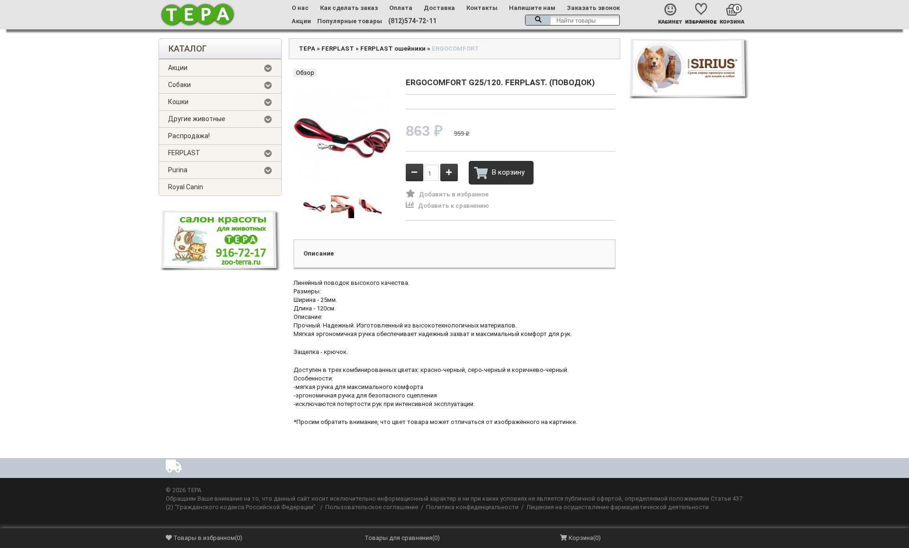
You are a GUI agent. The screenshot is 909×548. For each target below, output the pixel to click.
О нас (300, 7)
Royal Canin (185, 187)
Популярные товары (349, 21)
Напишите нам (532, 7)
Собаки (179, 84)
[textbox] (572, 20)
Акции (301, 21)
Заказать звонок (593, 7)
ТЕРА (307, 48)
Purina (177, 170)
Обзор (305, 72)
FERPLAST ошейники (393, 48)
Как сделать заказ (349, 7)
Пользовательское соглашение (371, 507)
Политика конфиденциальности (472, 507)
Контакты (482, 7)
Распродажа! (189, 136)
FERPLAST (184, 153)
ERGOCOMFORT (455, 48)
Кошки (178, 102)
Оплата (400, 7)
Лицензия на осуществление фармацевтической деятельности (617, 507)
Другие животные (196, 119)
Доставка (439, 7)
